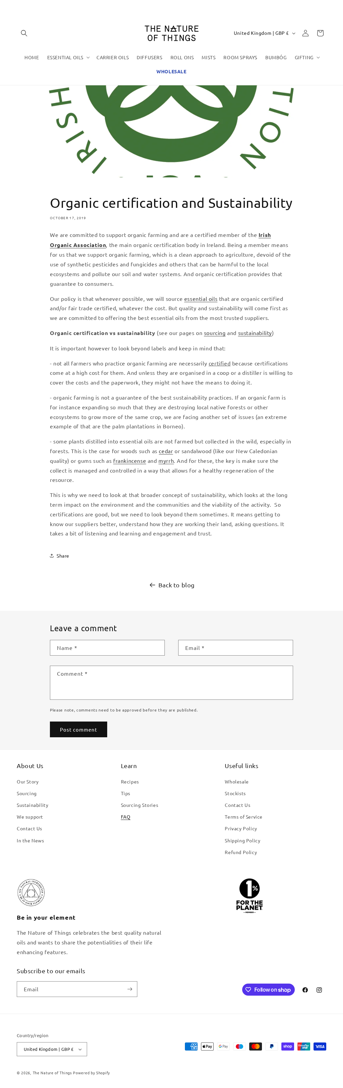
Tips (125, 793)
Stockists (235, 793)
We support (30, 817)
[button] (24, 33)
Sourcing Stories (139, 805)
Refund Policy (241, 852)
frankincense (129, 460)
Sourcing (27, 793)
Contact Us (29, 828)
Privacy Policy (241, 828)
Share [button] (63, 556)
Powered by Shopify (91, 1072)
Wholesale (237, 781)
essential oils (200, 298)
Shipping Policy (242, 840)
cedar (166, 450)
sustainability (255, 332)
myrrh (166, 460)
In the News (30, 840)
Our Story (28, 781)
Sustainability (32, 805)
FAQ (126, 817)
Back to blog (176, 584)
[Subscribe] (129, 989)
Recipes (130, 781)
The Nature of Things (52, 1072)
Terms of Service (244, 817)
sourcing (215, 332)
